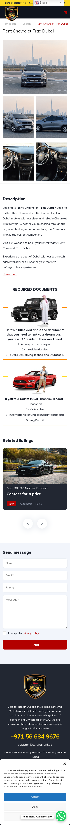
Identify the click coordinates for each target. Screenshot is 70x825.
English (44, 2)
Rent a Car (43, 213)
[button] (64, 763)
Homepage (9, 23)
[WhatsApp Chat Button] (61, 816)
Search (26, 23)
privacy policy (31, 633)
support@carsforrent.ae (35, 744)
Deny (35, 806)
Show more (10, 274)
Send (35, 645)
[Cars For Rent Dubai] (11, 12)
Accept (35, 796)
